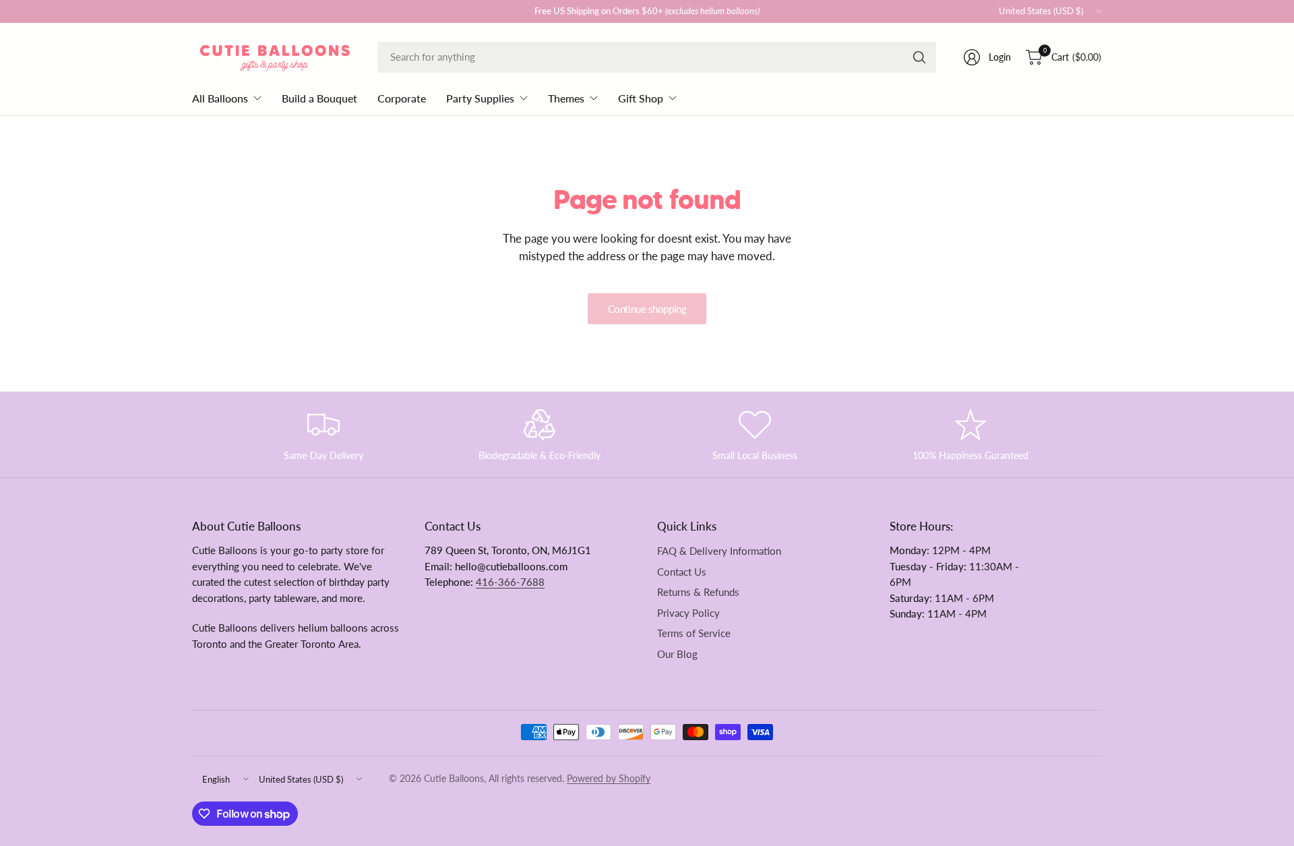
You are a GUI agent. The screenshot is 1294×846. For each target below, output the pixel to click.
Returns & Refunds (698, 592)
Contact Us (681, 572)
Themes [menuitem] (566, 98)
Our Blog (677, 654)
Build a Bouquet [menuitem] (319, 98)
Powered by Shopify (608, 778)
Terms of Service (694, 633)
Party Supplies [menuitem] (480, 98)
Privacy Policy (688, 613)
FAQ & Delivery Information (719, 551)
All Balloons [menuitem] (220, 98)
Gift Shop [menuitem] (640, 98)
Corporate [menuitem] (401, 98)
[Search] (919, 57)
